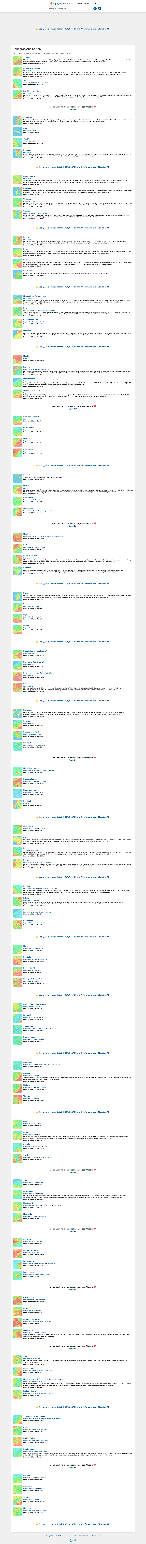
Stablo (44, 781)
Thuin (39, 1310)
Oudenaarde (42, 1216)
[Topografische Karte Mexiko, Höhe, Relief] (17, 359)
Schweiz (27, 57)
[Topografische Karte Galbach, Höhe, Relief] (17, 1077)
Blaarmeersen (29, 1037)
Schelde (26, 721)
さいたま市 (27, 80)
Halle (54, 1205)
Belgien (26, 260)
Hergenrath (28, 826)
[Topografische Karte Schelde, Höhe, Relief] (17, 724)
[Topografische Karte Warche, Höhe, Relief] (17, 1099)
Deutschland (27, 70)
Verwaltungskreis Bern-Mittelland (44, 310)
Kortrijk (41, 948)
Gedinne (43, 1300)
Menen (26, 946)
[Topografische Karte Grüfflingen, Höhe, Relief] (17, 924)
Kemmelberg (28, 1272)
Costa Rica (27, 475)
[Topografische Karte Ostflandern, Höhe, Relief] (17, 431)
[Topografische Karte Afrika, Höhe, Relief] (17, 840)
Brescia (39, 213)
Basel (25, 848)
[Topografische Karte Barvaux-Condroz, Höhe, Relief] (17, 1253)
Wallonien (27, 486)
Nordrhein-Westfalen (32, 91)
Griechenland (27, 130)
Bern (25, 308)
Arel (25, 1356)
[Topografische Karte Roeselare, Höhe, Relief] (17, 1489)
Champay (50, 1157)
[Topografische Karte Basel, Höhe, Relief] (17, 852)
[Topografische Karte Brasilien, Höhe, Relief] (17, 571)
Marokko (27, 331)
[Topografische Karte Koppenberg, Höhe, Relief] (17, 1264)
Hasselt (38, 745)
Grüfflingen (28, 921)
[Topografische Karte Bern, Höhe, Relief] (17, 312)
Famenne (27, 1239)
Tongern (38, 1006)
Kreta (25, 128)
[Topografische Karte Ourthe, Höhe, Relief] (17, 1158)
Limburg (31, 628)
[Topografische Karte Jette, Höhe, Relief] (17, 1430)
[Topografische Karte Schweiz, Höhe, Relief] (17, 60)
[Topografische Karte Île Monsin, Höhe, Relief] (17, 1018)
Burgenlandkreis (50, 862)
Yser (25, 1180)
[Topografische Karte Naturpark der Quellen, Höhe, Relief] (17, 982)
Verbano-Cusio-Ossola (42, 369)
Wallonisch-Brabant (31, 391)
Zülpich (26, 886)
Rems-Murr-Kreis (30, 556)
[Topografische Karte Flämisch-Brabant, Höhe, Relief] (17, 420)
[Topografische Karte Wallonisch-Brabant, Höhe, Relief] (17, 394)
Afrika (26, 837)
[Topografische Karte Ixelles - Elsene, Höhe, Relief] (17, 1394)
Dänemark (27, 188)
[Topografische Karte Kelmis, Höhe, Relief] (17, 902)
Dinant (37, 1241)
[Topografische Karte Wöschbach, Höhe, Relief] (17, 512)
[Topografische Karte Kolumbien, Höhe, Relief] (17, 274)
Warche (26, 1096)
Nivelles (45, 1440)
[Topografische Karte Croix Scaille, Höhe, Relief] (17, 1300)
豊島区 (26, 139)
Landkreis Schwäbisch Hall (55, 536)
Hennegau (32, 770)
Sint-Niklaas (42, 1477)
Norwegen (27, 710)
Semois (26, 1144)
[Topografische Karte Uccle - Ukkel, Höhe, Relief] (17, 1371)
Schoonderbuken (30, 320)
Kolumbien (27, 271)
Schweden (27, 117)
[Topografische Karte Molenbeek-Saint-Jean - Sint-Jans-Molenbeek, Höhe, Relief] (17, 1383)
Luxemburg (33, 1146)
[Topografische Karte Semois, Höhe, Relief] (17, 1147)
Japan (25, 82)
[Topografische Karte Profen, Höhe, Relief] (17, 864)
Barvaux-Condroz (31, 1250)
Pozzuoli (39, 734)
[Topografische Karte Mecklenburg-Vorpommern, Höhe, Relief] (17, 300)
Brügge (41, 792)
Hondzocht (28, 1203)
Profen (26, 860)
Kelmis (44, 828)
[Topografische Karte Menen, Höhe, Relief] (17, 949)
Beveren (26, 1475)
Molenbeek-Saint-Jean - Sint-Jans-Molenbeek (43, 1379)
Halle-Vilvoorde (47, 1205)
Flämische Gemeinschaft (33, 662)
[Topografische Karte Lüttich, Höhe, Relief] (17, 442)
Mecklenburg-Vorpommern (34, 296)
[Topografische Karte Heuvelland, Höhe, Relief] (17, 1195)
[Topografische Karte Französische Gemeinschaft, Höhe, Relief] (17, 654)
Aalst (39, 1134)
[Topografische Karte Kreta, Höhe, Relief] (17, 131)
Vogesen (27, 199)
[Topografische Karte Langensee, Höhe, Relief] (17, 371)
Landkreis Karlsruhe (53, 511)
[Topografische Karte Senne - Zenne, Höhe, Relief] (17, 607)
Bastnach (41, 1321)
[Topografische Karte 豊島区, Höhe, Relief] (17, 142)
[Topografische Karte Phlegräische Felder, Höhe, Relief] (17, 735)
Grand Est (34, 201)
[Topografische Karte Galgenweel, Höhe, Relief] (17, 1029)
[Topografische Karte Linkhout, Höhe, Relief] (17, 746)
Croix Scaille (28, 1297)
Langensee (28, 367)
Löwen (44, 322)
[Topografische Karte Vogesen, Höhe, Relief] (17, 203)
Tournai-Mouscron (43, 770)
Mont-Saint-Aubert (31, 768)
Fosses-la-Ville (45, 959)
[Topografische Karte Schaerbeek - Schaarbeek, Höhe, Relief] (17, 1419)
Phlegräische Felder (31, 732)
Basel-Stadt (34, 850)
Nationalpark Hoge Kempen (34, 1004)
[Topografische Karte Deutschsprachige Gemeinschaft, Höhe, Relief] (17, 676)
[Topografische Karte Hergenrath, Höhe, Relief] (17, 829)
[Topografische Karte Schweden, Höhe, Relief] (17, 120)
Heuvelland (28, 1191)
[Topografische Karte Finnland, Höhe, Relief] (17, 804)
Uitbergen (57, 1064)
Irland (25, 593)
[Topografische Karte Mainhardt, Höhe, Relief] (17, 537)
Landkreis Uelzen (49, 500)
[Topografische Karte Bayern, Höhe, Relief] (17, 241)
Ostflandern (28, 428)
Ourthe (26, 1155)
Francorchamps (30, 779)
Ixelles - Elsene (29, 1391)
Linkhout (27, 743)
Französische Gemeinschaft (35, 651)
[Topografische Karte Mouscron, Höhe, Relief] (17, 1511)
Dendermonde (42, 1064)
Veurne (41, 1182)
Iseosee (26, 211)
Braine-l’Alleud (29, 1438)
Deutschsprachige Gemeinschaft (37, 673)
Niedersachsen (37, 500)
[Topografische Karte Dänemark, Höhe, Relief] (17, 191)
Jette (25, 1427)
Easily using (74, 29)
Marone (45, 213)
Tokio (30, 141)
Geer (25, 1121)
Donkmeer (27, 1062)
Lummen (44, 745)
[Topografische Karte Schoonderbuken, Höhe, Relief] (17, 323)
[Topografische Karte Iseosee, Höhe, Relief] (17, 215)
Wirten (40, 1146)
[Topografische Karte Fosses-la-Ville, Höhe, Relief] (17, 971)
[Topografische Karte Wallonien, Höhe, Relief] (17, 490)
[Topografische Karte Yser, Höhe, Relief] (17, 1183)
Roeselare (27, 1486)
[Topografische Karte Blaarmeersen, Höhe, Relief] (17, 1040)
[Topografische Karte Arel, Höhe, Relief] (17, 1360)
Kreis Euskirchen (52, 888)
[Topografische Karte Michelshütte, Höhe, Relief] (17, 1334)
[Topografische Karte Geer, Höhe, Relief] (17, 1124)
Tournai (52, 770)
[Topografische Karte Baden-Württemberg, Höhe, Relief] (17, 72)
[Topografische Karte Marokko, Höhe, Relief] (17, 334)
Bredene (26, 910)
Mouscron (27, 1508)
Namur (31, 959)
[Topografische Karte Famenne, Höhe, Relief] (17, 1242)
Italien (25, 213)
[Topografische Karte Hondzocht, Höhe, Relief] (17, 1206)
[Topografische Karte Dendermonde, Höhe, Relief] (17, 1453)
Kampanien (32, 734)
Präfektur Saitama (34, 82)
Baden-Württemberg (32, 68)
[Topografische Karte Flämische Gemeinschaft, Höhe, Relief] (17, 665)
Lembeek (60, 1205)
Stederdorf (28, 498)
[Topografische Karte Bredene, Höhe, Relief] (17, 913)
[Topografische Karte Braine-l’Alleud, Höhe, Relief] (17, 1441)
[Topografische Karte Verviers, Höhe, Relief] (17, 1500)
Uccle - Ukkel (29, 1368)
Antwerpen (32, 1028)
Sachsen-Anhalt (38, 862)
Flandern (32, 664)
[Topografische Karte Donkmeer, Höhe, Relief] (17, 1065)
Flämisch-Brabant (35, 322)
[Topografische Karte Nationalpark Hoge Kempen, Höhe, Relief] (17, 1007)
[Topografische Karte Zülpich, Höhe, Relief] (17, 890)
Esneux (43, 1157)
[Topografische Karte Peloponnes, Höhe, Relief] (17, 154)
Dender (26, 1132)
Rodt (25, 545)
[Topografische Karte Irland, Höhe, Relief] (17, 596)
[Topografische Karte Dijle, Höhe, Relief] (17, 618)
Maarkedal (27, 1214)
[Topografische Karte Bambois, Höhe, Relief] (17, 960)
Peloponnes (28, 150)
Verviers (37, 547)
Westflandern (29, 379)
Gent (39, 1039)
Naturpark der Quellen (32, 979)
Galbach (26, 1073)
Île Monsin (27, 1015)
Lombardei (32, 213)
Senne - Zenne (29, 604)
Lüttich (26, 439)
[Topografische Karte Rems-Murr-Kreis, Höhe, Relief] (17, 560)
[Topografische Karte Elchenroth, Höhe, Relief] (17, 453)
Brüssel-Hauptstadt (35, 1370)
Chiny (45, 1146)
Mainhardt (27, 534)
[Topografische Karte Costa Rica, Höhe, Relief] (17, 478)
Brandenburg (29, 176)
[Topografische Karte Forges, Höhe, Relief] (17, 1311)
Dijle (25, 615)
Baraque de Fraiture (31, 1319)
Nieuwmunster (29, 790)
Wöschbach (28, 509)
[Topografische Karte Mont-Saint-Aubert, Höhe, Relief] (17, 771)
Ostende (41, 912)
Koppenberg (28, 1261)
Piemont (31, 369)
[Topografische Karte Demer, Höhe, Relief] (17, 629)
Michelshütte (29, 1330)
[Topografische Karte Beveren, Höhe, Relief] (17, 1478)
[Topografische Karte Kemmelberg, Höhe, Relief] (17, 1275)
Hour (41, 1241)
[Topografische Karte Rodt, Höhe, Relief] (17, 548)
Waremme (38, 1123)
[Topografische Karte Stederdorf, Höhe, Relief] (17, 501)
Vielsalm (48, 1321)
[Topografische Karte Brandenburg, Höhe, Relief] (17, 180)
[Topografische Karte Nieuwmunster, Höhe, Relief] (17, 793)
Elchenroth (28, 450)
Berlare (50, 1064)
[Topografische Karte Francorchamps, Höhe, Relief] (17, 782)
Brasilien (27, 568)
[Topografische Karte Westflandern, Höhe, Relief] (17, 383)
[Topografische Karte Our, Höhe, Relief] (17, 688)
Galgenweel (28, 1026)
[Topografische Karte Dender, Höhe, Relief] (17, 1136)
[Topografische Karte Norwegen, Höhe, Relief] (17, 713)
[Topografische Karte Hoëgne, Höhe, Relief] (17, 1088)
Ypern (41, 1193)
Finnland (27, 801)
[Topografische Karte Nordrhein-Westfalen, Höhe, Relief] (17, 95)
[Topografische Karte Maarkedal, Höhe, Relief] (17, 1217)
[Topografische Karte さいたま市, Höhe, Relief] (17, 83)
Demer (26, 626)
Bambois (27, 957)
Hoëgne (26, 1085)
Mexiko (26, 356)
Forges (26, 1308)
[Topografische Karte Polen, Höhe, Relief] (17, 252)
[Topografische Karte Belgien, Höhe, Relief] (17, 263)
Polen (25, 249)
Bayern (26, 237)
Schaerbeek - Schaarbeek (34, 1416)
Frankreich (26, 201)
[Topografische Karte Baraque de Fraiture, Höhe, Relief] (17, 1322)
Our (25, 684)
